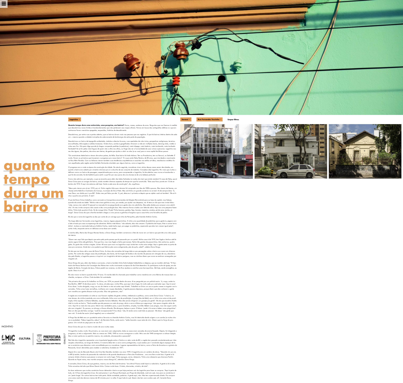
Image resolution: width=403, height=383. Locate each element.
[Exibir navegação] (4, 4)
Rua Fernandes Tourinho (209, 119)
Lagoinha (74, 119)
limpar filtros (233, 119)
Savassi (185, 119)
